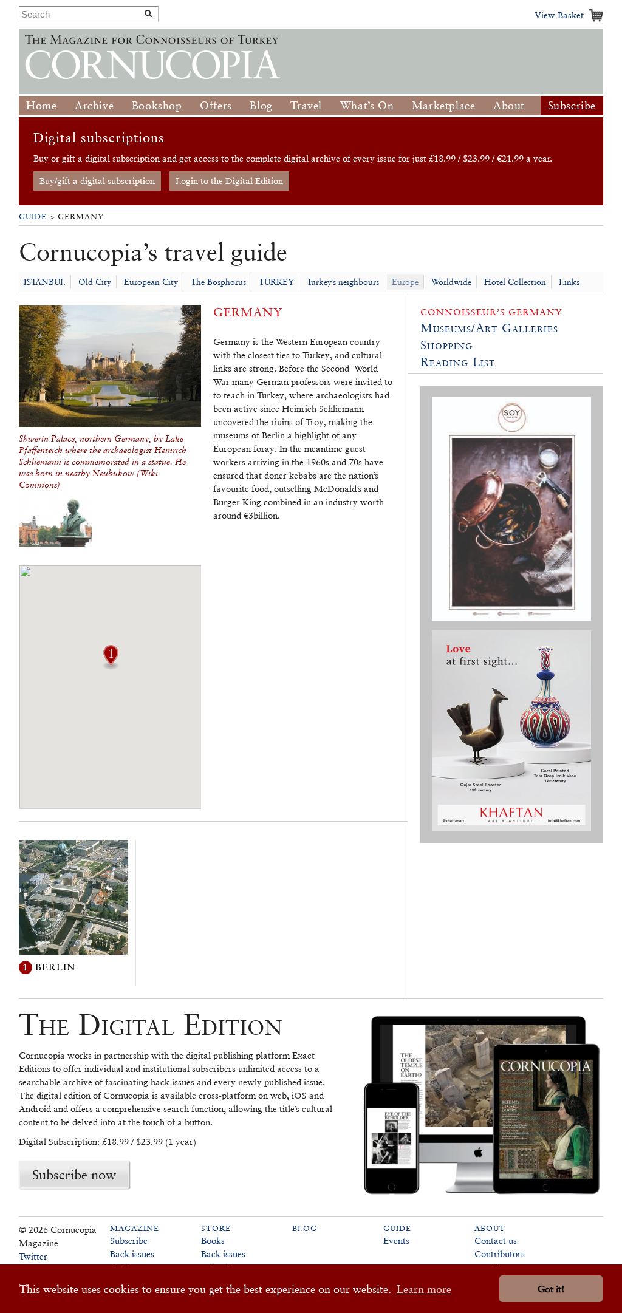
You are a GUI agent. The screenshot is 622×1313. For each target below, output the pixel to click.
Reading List (457, 362)
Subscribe (572, 105)
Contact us (495, 1240)
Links (569, 282)
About (509, 105)
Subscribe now (74, 1174)
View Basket (559, 15)
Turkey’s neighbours (343, 282)
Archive (94, 105)
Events (396, 1240)
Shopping (446, 345)
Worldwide (451, 282)
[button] (111, 665)
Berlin (55, 967)
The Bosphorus (218, 282)
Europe (405, 282)
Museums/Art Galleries (489, 328)
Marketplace (444, 105)
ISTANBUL (45, 282)
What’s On (367, 105)
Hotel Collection (515, 282)
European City (151, 282)
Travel (306, 105)
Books (213, 1240)
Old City (94, 282)
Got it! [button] (551, 1289)
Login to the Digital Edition (229, 181)
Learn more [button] (424, 1289)
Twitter (33, 1256)
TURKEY (276, 282)
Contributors (499, 1254)
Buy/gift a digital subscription (97, 181)
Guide (33, 216)
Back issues (132, 1254)
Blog (261, 105)
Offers (216, 105)
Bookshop (157, 105)
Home (41, 105)
